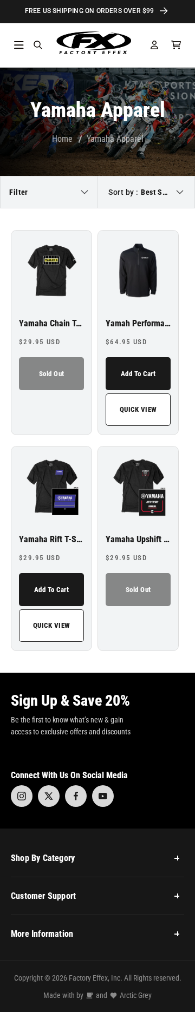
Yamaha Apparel (115, 139)
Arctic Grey (136, 995)
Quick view (138, 409)
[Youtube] (103, 796)
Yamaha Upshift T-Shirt (138, 539)
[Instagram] (21, 796)
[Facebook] (76, 796)
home (62, 139)
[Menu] (19, 45)
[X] (49, 796)
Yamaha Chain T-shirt (51, 323)
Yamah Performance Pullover (138, 323)
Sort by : (123, 192)
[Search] (38, 45)
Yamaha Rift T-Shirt (51, 539)
